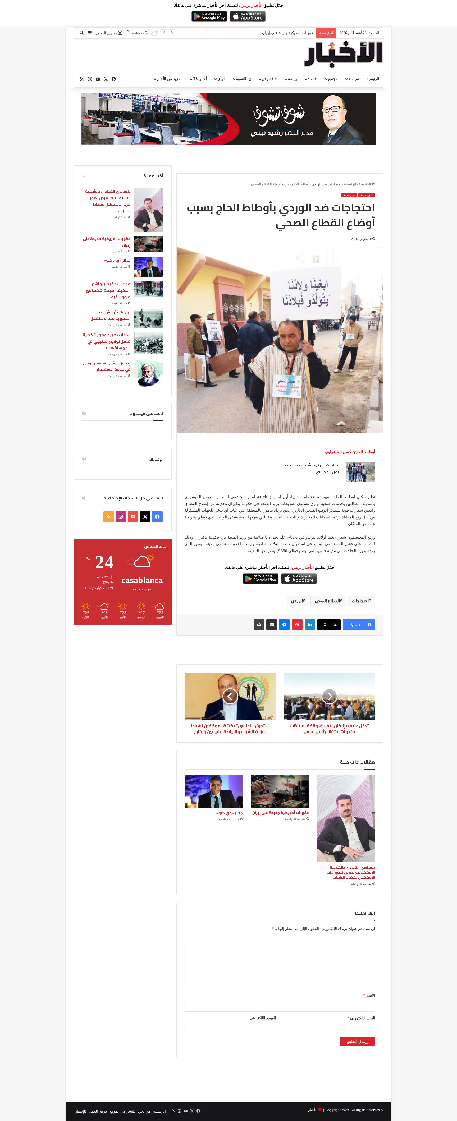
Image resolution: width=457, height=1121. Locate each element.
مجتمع (333, 79)
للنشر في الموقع (122, 1111)
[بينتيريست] (297, 624)
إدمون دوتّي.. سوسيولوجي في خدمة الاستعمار (106, 366)
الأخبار (312, 1110)
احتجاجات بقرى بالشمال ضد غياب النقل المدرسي (313, 468)
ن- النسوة (243, 79)
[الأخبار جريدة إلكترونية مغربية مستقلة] (343, 54)
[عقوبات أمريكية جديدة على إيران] (280, 791)
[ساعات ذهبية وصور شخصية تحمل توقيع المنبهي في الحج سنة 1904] (148, 343)
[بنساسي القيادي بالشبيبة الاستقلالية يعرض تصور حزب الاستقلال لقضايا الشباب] (346, 818)
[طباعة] (259, 624)
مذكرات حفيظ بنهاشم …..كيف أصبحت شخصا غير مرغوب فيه (108, 290)
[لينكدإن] (310, 624)
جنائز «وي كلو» (301, 33)
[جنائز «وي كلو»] (214, 791)
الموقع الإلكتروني (263, 1018)
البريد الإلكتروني (361, 1018)
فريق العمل (98, 1111)
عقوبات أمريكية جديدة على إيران (280, 812)
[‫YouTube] (133, 516)
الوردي (297, 601)
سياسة (353, 79)
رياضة (292, 79)
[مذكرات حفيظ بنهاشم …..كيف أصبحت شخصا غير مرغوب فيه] (148, 289)
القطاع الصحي (327, 601)
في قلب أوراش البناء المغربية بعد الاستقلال (110, 315)
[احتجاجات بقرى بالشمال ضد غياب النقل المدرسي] (360, 472)
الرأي (221, 79)
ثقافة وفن (269, 79)
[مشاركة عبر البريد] (271, 624)
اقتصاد (313, 79)
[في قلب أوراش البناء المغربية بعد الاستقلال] (148, 318)
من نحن (144, 1111)
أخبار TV (200, 79)
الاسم (369, 996)
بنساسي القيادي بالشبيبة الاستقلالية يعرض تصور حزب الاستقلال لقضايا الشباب (351, 872)
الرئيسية (373, 79)
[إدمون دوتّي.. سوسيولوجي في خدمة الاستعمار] (148, 373)
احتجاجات (360, 601)
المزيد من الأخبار (169, 79)
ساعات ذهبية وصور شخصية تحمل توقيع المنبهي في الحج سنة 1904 (106, 341)
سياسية (349, 195)
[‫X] (145, 516)
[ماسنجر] (284, 624)
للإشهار (80, 1111)
